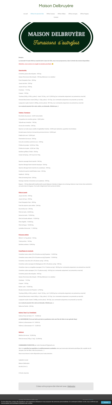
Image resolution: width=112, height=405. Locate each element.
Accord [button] (106, 402)
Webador (71, 386)
